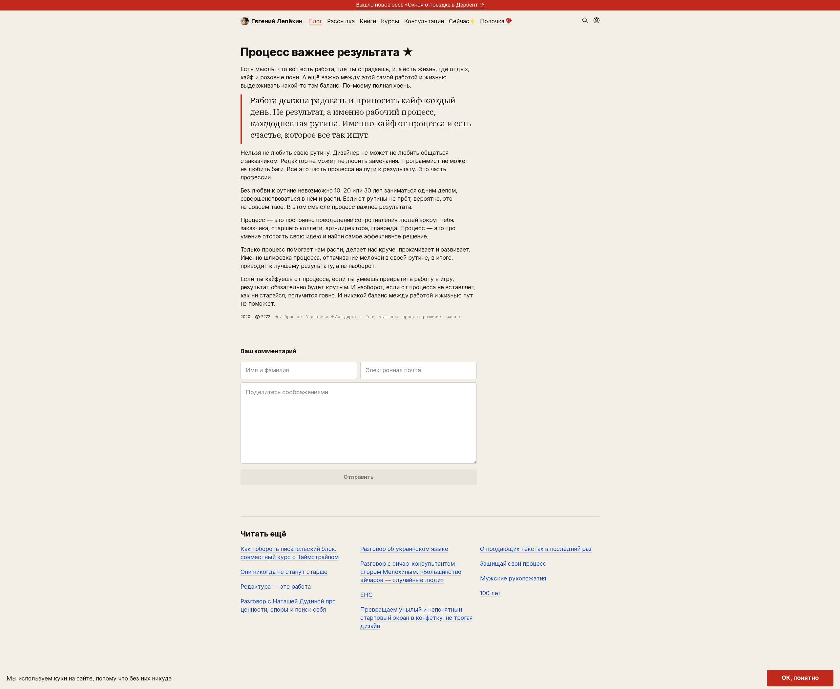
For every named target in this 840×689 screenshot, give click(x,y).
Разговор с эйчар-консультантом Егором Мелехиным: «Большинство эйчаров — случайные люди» (410, 571)
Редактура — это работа (276, 586)
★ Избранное (288, 316)
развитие (432, 316)
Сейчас (459, 21)
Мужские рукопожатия (513, 578)
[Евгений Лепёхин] (245, 21)
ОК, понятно (800, 678)
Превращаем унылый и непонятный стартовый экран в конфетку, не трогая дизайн (416, 617)
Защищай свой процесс (513, 563)
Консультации (424, 21)
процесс (411, 316)
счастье (452, 316)
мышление (389, 316)
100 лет (490, 593)
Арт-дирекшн (348, 316)
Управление (317, 316)
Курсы (390, 21)
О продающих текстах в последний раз (536, 548)
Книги (368, 21)
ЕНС (366, 594)
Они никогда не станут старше (284, 571)
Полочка (492, 21)
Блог (315, 21)
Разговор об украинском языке (404, 548)
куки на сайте (73, 678)
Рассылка (341, 21)
